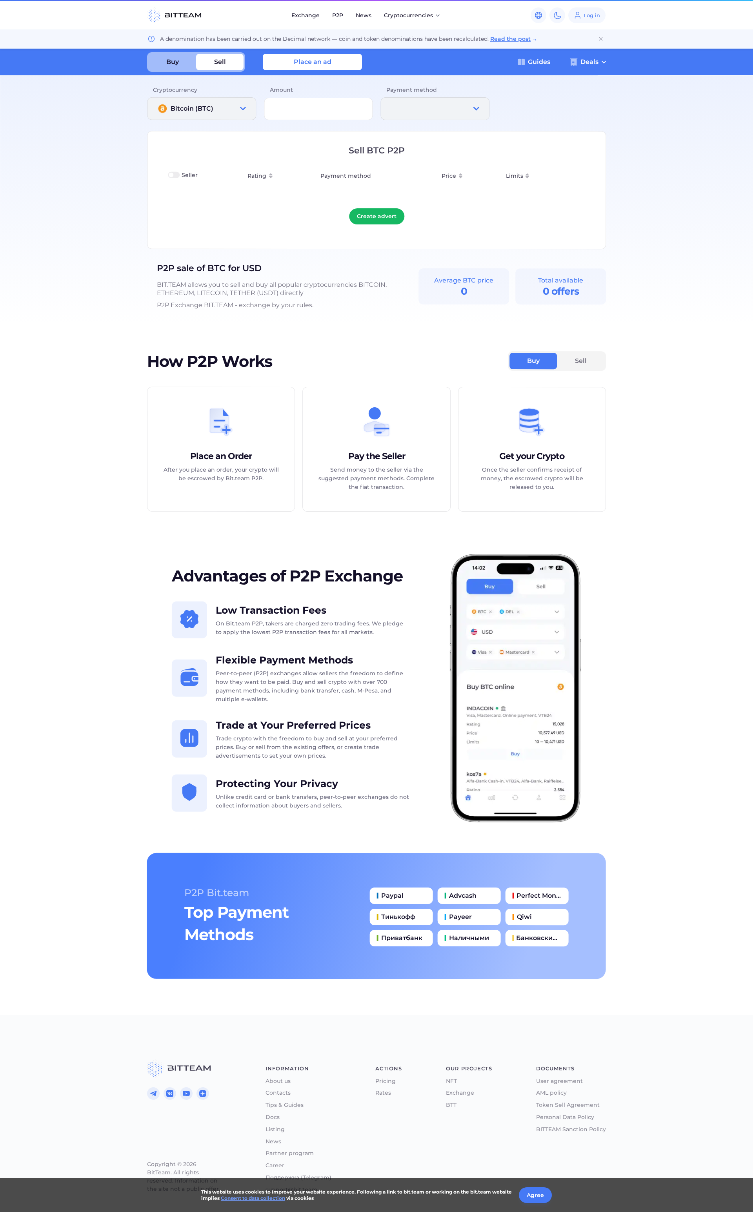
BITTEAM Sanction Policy (571, 1129)
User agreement (559, 1081)
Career (275, 1165)
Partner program (290, 1153)
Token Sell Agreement (568, 1105)
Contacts (278, 1093)
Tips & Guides (285, 1105)
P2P (337, 15)
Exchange (305, 15)
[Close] (601, 39)
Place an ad (312, 62)
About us (278, 1081)
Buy (172, 62)
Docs (273, 1117)
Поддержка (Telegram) (298, 1177)
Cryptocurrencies (408, 15)
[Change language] (538, 15)
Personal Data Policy (565, 1117)
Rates (383, 1093)
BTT (451, 1105)
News (363, 15)
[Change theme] (557, 15)
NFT (451, 1081)
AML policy (551, 1093)
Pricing (385, 1081)
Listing (275, 1129)
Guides (539, 62)
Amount (281, 89)
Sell (220, 62)
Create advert (377, 216)
